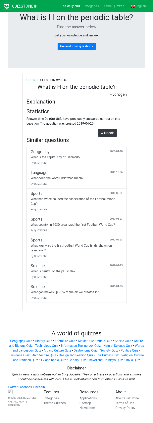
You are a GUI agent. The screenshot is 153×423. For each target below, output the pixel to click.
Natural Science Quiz (117, 346)
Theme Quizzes (113, 6)
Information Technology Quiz (81, 346)
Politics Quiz (129, 350)
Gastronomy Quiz (86, 350)
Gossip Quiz (77, 360)
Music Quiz (104, 341)
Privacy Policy (125, 408)
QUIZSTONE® (24, 6)
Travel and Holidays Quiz (105, 360)
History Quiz (43, 341)
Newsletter (87, 408)
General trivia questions (76, 46)
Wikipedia (107, 133)
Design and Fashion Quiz (76, 355)
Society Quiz (109, 350)
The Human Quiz (107, 355)
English (140, 6)
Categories (91, 6)
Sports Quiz (123, 341)
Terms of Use (124, 403)
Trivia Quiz (133, 360)
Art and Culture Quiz (57, 350)
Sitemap (85, 403)
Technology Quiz (46, 346)
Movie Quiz (86, 341)
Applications (88, 398)
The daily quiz (71, 6)
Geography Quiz (21, 341)
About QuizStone (127, 398)
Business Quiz (19, 355)
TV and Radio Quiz (53, 360)
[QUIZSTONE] (6, 6)
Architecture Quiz (44, 355)
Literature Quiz (65, 341)
